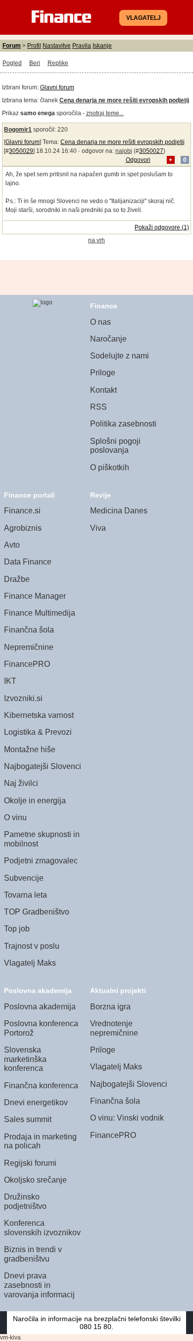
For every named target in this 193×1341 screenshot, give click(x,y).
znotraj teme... (105, 113)
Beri (34, 63)
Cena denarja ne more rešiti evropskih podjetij (122, 142)
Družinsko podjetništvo (25, 1201)
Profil (34, 45)
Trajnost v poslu (31, 946)
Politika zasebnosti (123, 424)
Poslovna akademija (40, 1006)
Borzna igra (110, 1006)
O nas (100, 322)
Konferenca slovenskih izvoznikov (42, 1228)
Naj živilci (21, 783)
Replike (58, 63)
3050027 (151, 150)
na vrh (96, 240)
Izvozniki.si (23, 698)
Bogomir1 (18, 129)
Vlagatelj (143, 17)
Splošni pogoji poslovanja (115, 446)
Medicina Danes (118, 510)
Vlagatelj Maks (30, 963)
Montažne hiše (29, 749)
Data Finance (27, 562)
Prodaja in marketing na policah (40, 1141)
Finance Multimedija (39, 613)
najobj (123, 150)
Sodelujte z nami (119, 356)
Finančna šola (29, 630)
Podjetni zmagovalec (41, 860)
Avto (12, 545)
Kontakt (103, 390)
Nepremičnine (28, 647)
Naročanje (108, 339)
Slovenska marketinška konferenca (25, 1059)
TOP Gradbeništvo (36, 912)
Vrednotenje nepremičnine (114, 1028)
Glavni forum (57, 87)
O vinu (15, 817)
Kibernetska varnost (39, 715)
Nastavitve (57, 45)
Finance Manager (35, 596)
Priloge (102, 372)
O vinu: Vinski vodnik (127, 1118)
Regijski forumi (30, 1163)
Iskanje (102, 45)
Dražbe (17, 579)
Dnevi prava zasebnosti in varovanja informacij (39, 1284)
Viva (98, 528)
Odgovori (138, 159)
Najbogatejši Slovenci (42, 766)
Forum (11, 45)
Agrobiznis (23, 528)
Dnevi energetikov (36, 1102)
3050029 (21, 150)
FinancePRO (27, 664)
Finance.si (22, 510)
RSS (98, 407)
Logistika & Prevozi (38, 732)
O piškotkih (109, 467)
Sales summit (27, 1119)
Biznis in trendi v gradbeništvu (33, 1254)
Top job (17, 928)
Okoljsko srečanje (35, 1180)
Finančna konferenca (41, 1085)
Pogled (12, 63)
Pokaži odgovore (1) (162, 227)
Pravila (81, 45)
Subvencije (24, 878)
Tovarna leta (25, 895)
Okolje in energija (35, 800)
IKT (10, 681)
